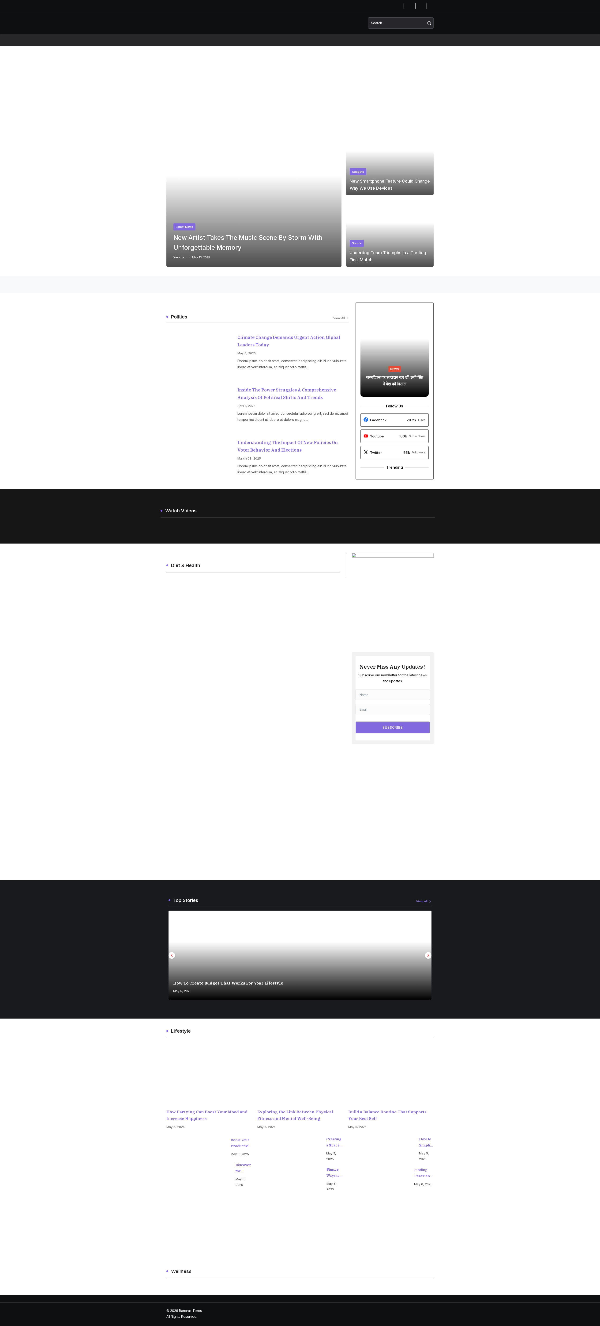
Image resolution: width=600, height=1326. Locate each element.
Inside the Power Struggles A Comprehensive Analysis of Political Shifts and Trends (286, 393)
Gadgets (358, 171)
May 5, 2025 (182, 991)
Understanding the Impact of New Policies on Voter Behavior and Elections (287, 446)
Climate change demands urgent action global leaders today (288, 341)
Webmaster (180, 257)
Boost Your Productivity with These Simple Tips (241, 1143)
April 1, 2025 (246, 406)
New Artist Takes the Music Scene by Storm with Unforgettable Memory (247, 242)
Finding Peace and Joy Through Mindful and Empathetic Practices (424, 1173)
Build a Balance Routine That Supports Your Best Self (387, 1115)
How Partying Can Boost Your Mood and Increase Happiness (207, 1115)
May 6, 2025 (246, 353)
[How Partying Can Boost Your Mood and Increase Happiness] (209, 1076)
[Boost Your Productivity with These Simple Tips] (196, 1146)
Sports (356, 243)
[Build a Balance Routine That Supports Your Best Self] (391, 1076)
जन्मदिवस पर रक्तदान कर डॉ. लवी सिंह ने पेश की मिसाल (394, 381)
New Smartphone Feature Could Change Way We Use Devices (390, 185)
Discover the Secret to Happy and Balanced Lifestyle (244, 1168)
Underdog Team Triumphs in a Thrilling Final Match (388, 256)
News (394, 369)
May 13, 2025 (201, 257)
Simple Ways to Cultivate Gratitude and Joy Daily (334, 1173)
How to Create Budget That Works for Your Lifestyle (228, 983)
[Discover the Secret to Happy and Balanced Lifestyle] (198, 1174)
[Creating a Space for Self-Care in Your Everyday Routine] (289, 1149)
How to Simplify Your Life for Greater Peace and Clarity (426, 1142)
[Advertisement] (300, 81)
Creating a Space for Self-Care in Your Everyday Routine (334, 1142)
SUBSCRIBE (392, 727)
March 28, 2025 (249, 458)
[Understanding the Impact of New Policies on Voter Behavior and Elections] (201, 455)
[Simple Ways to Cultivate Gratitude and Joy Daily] (289, 1179)
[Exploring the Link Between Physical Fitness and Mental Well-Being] (300, 1076)
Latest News (184, 227)
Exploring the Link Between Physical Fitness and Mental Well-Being (295, 1115)
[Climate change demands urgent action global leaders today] (201, 350)
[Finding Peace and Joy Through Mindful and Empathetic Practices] (378, 1177)
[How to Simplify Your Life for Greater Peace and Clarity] (381, 1149)
